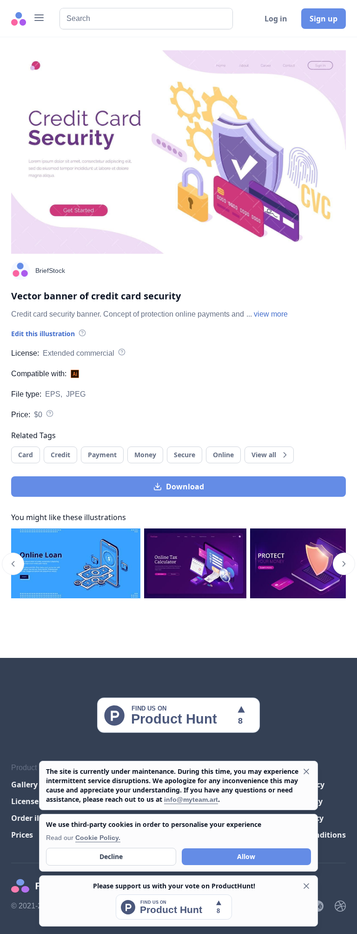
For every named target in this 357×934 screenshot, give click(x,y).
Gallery (24, 784)
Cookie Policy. (97, 837)
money (145, 454)
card (25, 454)
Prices (22, 835)
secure (184, 454)
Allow (246, 856)
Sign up (323, 19)
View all (263, 454)
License (25, 801)
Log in (275, 19)
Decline (111, 856)
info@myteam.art (191, 799)
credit (60, 454)
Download (185, 486)
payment (102, 454)
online (223, 454)
